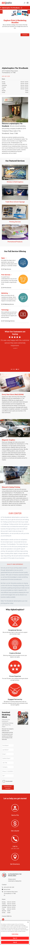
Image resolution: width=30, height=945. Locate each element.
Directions (24, 34)
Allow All (15, 942)
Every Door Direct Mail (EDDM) (13, 394)
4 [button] (16, 369)
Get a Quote (15, 831)
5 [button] (18, 369)
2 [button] (13, 369)
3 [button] (15, 369)
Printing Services (15, 222)
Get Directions (15, 864)
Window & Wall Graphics (15, 182)
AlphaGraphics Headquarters (14, 881)
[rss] (3, 919)
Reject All (15, 938)
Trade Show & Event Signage (15, 202)
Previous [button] (1, 12)
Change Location (12, 879)
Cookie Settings (15, 934)
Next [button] (28, 12)
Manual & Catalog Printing (11, 487)
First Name (4, 743)
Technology (5, 310)
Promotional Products (15, 242)
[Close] (28, 922)
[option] (15, 19)
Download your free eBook (8, 787)
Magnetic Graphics (8, 440)
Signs (3, 258)
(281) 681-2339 (6, 76)
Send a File (15, 815)
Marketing (4, 293)
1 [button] (11, 369)
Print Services (6, 275)
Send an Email (7, 889)
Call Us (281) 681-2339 (9, 887)
